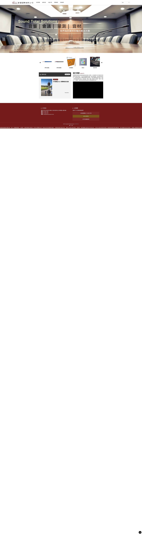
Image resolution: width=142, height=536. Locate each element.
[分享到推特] (69, 125)
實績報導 (56, 2)
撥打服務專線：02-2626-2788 (86, 113)
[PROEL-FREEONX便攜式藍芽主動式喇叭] (46, 87)
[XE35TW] (95, 62)
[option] (71, 29)
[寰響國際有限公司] (22, 2)
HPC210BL (47, 67)
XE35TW (95, 67)
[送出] (129, 2)
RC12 (83, 67)
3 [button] (72, 50)
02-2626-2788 (45, 111)
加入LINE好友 (86, 116)
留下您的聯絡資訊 (86, 119)
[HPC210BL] (47, 62)
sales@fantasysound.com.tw (48, 114)
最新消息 (44, 2)
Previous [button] (40, 62)
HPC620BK (59, 67)
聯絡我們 (62, 2)
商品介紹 (50, 2)
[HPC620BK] (59, 62)
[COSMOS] (71, 62)
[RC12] (83, 62)
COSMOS (71, 67)
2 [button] (71, 50)
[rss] (72, 125)
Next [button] (101, 62)
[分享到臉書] (71, 125)
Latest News (67, 74)
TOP (140, 532)
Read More (67, 92)
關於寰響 (38, 2)
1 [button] (69, 50)
